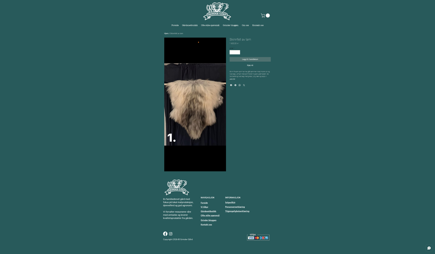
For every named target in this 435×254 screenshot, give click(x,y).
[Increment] (238, 52)
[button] (266, 15)
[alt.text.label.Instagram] (171, 234)
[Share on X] (244, 85)
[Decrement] (231, 52)
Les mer (232, 79)
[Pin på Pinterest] (235, 85)
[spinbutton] (235, 52)
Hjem (166, 33)
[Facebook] (165, 234)
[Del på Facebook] (231, 85)
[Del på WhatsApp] (239, 85)
